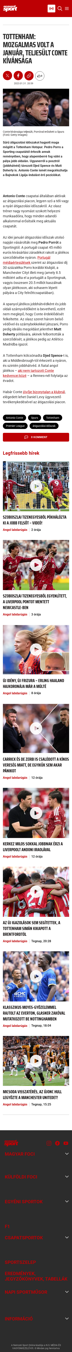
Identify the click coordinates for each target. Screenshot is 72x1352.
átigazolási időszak (44, 425)
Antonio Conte (14, 417)
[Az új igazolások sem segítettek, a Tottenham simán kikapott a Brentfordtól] (36, 891)
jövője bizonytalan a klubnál (44, 392)
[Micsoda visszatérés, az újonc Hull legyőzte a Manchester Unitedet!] (36, 1060)
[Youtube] (66, 1143)
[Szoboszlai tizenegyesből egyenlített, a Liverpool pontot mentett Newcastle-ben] (36, 565)
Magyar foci (20, 1154)
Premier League (15, 425)
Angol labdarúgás (15, 530)
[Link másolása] (29, 76)
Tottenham (52, 417)
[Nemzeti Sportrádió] (51, 8)
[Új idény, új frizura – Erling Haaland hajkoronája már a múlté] (36, 649)
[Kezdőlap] (10, 8)
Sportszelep (20, 1262)
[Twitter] (7, 76)
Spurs (34, 417)
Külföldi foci (21, 1177)
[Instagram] (49, 1143)
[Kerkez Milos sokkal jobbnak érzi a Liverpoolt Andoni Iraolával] (36, 813)
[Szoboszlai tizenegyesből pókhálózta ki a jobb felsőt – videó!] (36, 486)
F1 (7, 1226)
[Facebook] (18, 76)
